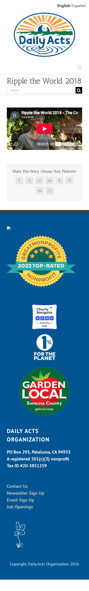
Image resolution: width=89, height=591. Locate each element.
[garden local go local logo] (44, 366)
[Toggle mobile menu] (79, 67)
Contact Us (17, 486)
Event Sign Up (20, 500)
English (63, 5)
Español (78, 5)
